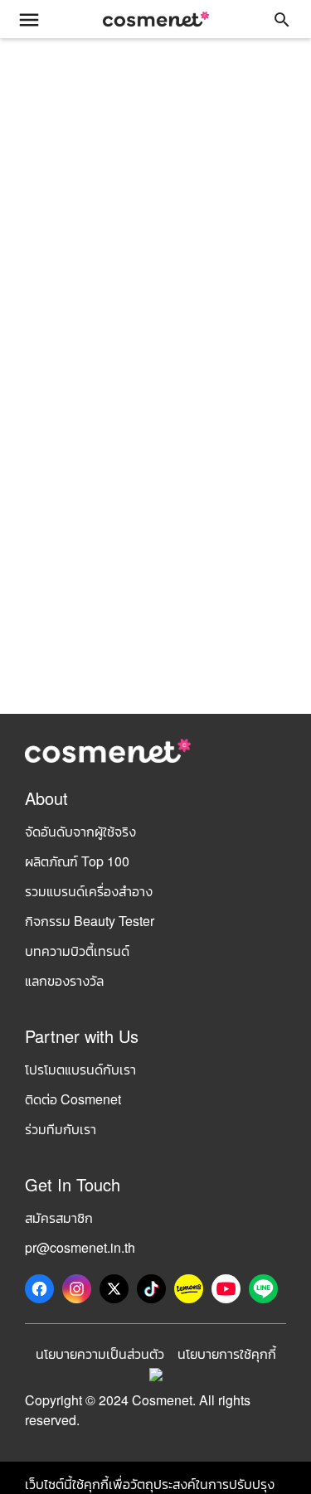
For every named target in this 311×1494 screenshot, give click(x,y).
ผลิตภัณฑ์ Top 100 (77, 861)
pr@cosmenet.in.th (80, 1247)
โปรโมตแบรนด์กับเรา (80, 1069)
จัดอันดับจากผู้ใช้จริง (80, 831)
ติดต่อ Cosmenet (73, 1098)
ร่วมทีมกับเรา (60, 1128)
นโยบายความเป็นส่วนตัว (100, 1353)
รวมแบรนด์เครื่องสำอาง (89, 890)
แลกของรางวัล (64, 980)
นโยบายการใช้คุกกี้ (226, 1353)
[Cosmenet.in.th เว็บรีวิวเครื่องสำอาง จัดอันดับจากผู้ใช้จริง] (156, 19)
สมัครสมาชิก (59, 1217)
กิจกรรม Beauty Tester (89, 920)
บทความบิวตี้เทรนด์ (77, 950)
